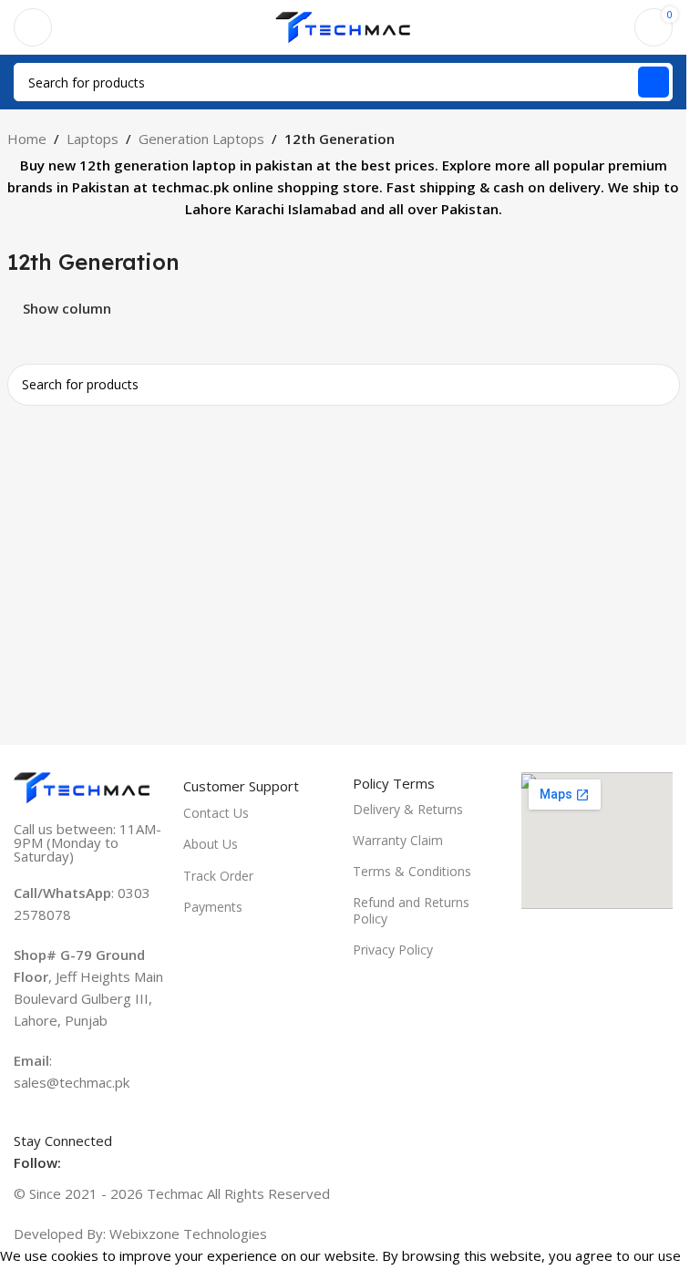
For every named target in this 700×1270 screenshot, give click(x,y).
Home (26, 138)
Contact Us (216, 812)
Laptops (92, 138)
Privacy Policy (393, 949)
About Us (210, 843)
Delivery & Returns (408, 809)
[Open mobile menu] (33, 27)
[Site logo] (343, 25)
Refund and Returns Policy (411, 910)
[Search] (653, 82)
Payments (212, 906)
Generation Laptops (201, 138)
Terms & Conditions (412, 871)
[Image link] (82, 786)
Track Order (218, 875)
